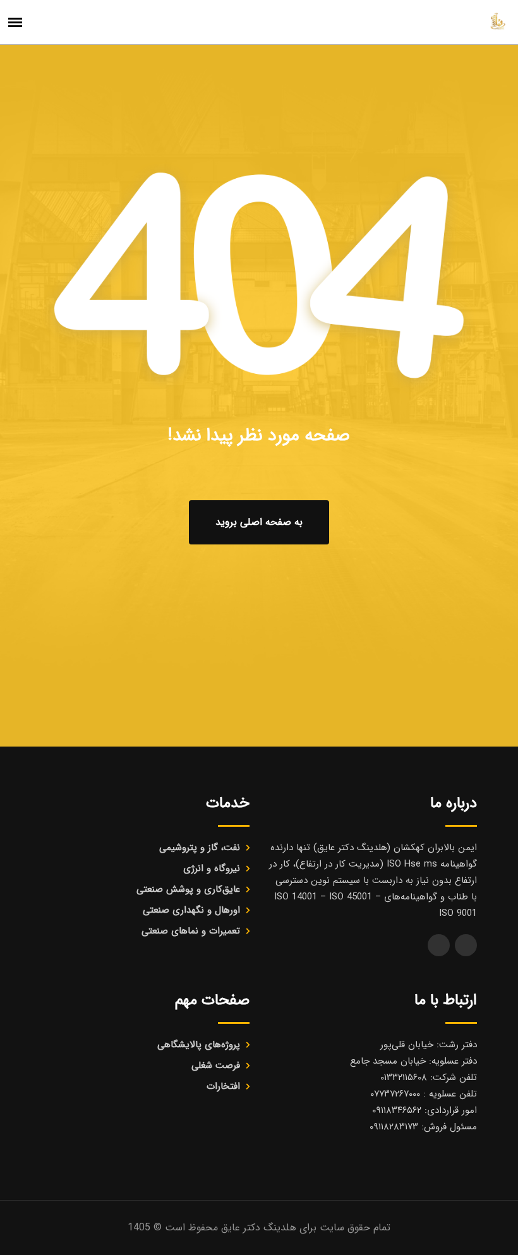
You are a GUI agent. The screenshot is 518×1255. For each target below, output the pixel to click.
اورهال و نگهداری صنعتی (191, 910)
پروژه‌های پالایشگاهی (198, 1044)
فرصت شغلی (215, 1065)
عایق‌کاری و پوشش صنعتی (188, 889)
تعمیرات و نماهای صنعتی (191, 931)
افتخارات (223, 1086)
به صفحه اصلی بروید (259, 522)
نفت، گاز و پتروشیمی (199, 847)
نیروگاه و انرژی (211, 868)
